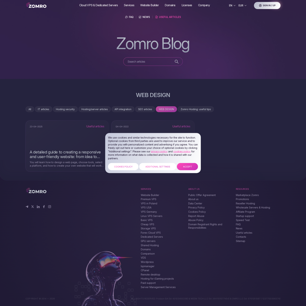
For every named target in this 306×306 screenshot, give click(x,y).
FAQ (131, 16)
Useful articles (170, 16)
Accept (187, 166)
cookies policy (182, 151)
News (146, 16)
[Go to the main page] (51, 5)
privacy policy (159, 151)
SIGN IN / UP (269, 5)
